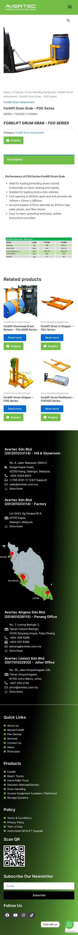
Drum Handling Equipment (41, 92)
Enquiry (16, 140)
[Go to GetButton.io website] (69, 931)
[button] (70, 7)
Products (18, 92)
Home (7, 92)
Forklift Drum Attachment (19, 102)
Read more (15, 337)
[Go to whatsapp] (69, 924)
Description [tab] (14, 159)
